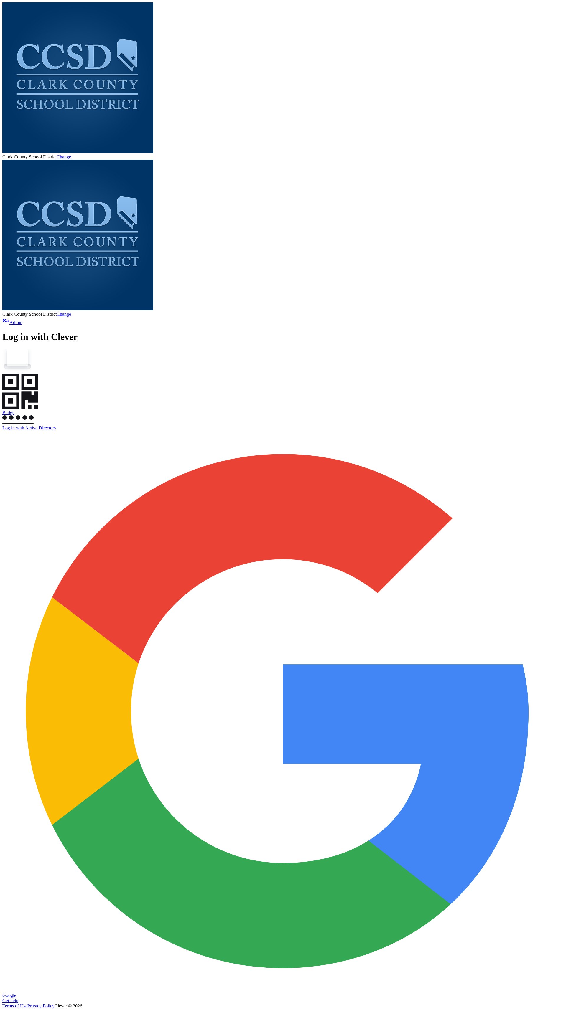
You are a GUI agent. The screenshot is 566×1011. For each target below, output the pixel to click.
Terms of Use (14, 1005)
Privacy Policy (41, 1005)
